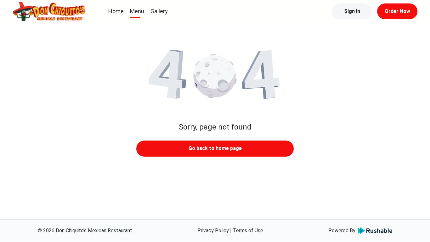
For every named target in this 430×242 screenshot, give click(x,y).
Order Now (397, 11)
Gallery (159, 11)
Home (116, 11)
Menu (137, 11)
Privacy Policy (213, 230)
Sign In (352, 11)
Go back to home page (215, 148)
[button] (215, 75)
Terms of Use (248, 230)
